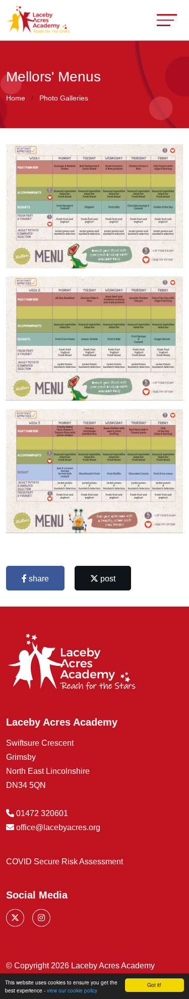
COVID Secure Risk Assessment (64, 861)
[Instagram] (41, 918)
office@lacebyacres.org (58, 827)
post (106, 578)
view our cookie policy (72, 990)
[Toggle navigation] (167, 20)
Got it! (154, 984)
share (38, 578)
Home (15, 98)
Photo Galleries (63, 98)
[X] (15, 918)
